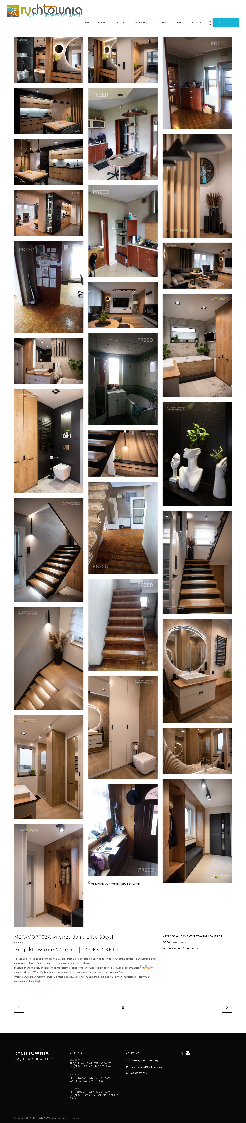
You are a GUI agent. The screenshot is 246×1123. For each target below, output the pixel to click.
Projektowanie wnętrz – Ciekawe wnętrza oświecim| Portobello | (91, 1079)
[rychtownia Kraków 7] (48, 60)
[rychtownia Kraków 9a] (122, 231)
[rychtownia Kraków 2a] (122, 625)
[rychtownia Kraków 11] (197, 345)
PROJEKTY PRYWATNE (194, 936)
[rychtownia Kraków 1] (48, 549)
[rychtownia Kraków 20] (197, 266)
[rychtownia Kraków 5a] (48, 287)
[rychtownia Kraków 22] (48, 875)
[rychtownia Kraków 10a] (122, 134)
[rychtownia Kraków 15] (197, 671)
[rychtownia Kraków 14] (197, 454)
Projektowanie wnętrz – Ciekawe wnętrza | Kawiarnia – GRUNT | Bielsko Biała (94, 1095)
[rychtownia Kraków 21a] (122, 830)
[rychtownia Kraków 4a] (122, 528)
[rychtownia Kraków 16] (122, 727)
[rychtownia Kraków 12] (48, 361)
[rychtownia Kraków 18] (197, 751)
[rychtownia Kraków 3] (48, 658)
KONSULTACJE (226, 22)
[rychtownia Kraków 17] (48, 767)
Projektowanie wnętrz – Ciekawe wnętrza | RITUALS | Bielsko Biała (91, 1065)
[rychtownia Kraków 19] (122, 305)
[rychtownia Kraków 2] (197, 562)
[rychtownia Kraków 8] (197, 185)
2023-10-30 (75, 1060)
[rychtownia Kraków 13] (48, 441)
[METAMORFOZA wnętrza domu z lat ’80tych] (122, 883)
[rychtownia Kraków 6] (122, 60)
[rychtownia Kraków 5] (48, 213)
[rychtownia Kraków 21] (197, 830)
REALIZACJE (215, 936)
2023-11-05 (75, 1088)
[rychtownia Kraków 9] (48, 162)
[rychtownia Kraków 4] (122, 453)
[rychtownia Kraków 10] (48, 111)
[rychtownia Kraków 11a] (122, 379)
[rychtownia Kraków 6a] (197, 83)
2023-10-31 (75, 1074)
